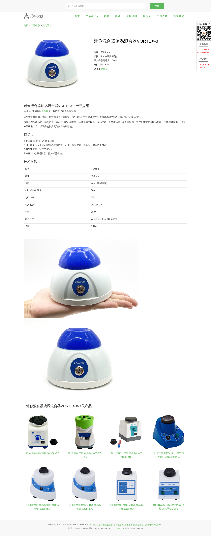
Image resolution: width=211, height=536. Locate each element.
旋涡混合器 (119, 525)
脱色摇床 (128, 525)
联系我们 (179, 16)
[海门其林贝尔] (33, 15)
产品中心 (35, 25)
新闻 (106, 16)
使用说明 (131, 16)
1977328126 (118, 528)
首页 (77, 16)
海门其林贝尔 (96, 525)
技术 (118, 16)
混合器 (45, 25)
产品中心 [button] (91, 16)
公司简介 (149, 525)
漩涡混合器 (108, 525)
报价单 (147, 16)
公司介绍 (162, 16)
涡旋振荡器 (138, 525)
